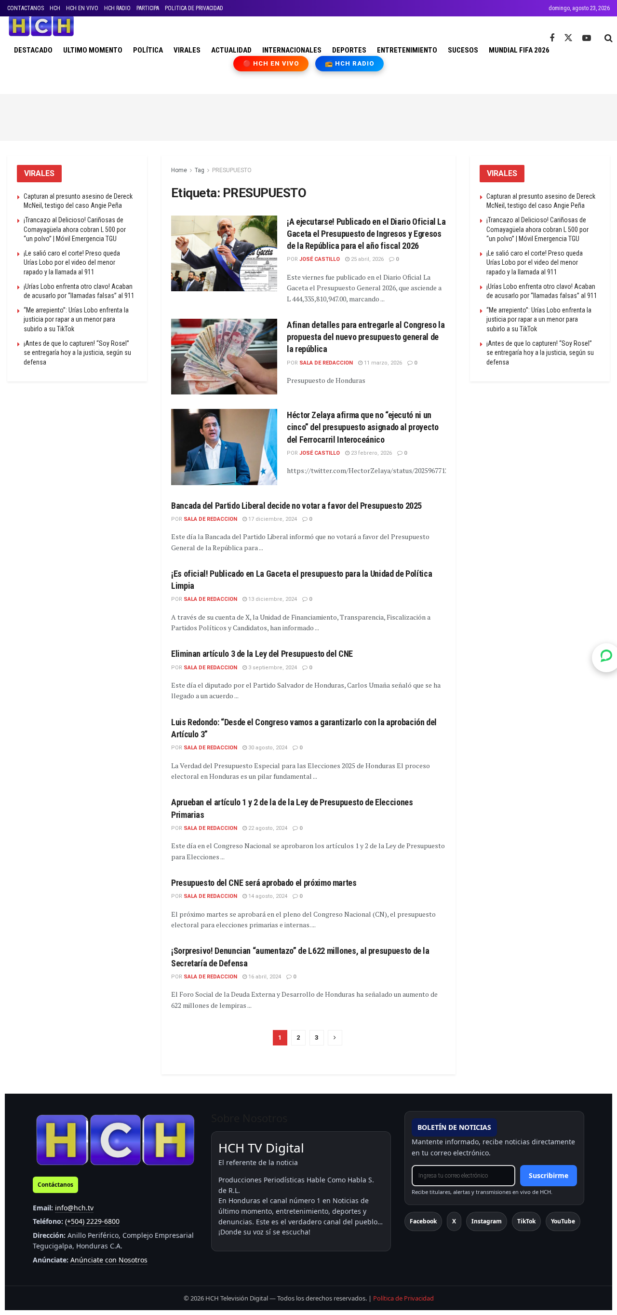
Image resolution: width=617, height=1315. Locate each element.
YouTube (563, 1221)
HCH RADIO (117, 8)
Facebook (423, 1221)
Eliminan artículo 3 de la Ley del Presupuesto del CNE (262, 654)
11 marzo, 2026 (382, 363)
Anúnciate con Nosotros (109, 1259)
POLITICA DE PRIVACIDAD (194, 8)
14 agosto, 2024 (267, 896)
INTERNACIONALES (292, 50)
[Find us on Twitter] (568, 38)
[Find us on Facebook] (552, 38)
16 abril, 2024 (264, 977)
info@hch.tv (74, 1207)
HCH (55, 8)
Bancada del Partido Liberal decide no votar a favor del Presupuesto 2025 (296, 506)
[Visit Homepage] (41, 26)
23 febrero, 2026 (370, 453)
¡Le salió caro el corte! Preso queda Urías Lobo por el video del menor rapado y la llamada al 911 (72, 262)
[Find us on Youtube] (586, 38)
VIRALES (187, 50)
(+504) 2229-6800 (92, 1221)
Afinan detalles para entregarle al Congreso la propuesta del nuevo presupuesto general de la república (365, 337)
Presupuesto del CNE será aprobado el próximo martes (264, 883)
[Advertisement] (308, 115)
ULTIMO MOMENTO (92, 50)
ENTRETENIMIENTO (407, 50)
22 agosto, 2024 (267, 828)
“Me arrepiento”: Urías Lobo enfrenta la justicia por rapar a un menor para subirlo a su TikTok (76, 319)
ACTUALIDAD (231, 50)
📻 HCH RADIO (349, 63)
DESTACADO (33, 50)
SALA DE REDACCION (326, 363)
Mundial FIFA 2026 (519, 50)
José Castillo (319, 259)
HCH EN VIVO (82, 8)
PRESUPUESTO (232, 170)
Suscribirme (548, 1175)
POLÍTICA (148, 50)
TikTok (526, 1221)
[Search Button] (608, 38)
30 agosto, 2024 (267, 748)
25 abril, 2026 (366, 259)
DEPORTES (349, 50)
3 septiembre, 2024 (272, 667)
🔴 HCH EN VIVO (271, 63)
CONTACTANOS (25, 8)
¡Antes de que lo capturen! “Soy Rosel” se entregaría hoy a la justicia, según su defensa (77, 352)
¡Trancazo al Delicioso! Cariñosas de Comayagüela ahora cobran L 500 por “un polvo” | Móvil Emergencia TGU (75, 229)
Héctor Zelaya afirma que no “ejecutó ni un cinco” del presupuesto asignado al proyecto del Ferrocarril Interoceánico (363, 427)
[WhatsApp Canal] (606, 657)
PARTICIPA (147, 8)
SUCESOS (463, 50)
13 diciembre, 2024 (272, 599)
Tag (199, 170)
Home (179, 170)
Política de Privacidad (403, 1298)
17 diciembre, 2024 (272, 519)
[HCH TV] (115, 1139)
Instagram (486, 1221)
